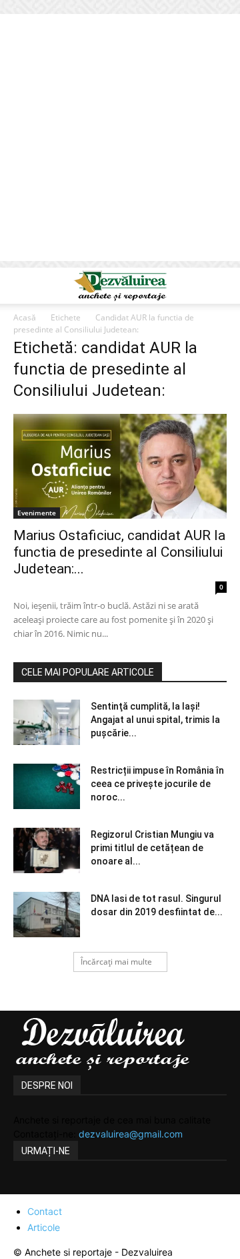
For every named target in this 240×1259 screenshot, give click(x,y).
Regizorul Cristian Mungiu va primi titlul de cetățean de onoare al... (152, 847)
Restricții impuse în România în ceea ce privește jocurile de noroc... (157, 783)
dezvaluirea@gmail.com (131, 1134)
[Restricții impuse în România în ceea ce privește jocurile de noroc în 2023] (46, 787)
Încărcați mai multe (116, 961)
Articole (43, 1227)
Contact (44, 1211)
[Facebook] (25, 1186)
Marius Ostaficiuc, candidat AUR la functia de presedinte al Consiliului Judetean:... (119, 552)
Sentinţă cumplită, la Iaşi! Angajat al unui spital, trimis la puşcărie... (155, 719)
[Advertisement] (120, 141)
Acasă (24, 317)
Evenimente (36, 512)
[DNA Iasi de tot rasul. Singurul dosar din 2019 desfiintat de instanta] (46, 915)
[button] (22, 286)
